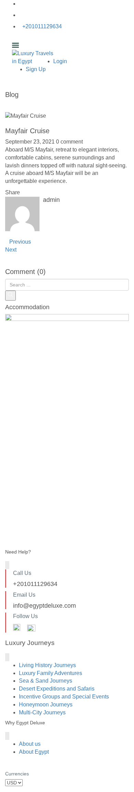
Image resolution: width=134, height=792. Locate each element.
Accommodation (27, 307)
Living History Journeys (47, 665)
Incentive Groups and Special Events (64, 697)
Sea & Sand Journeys (45, 681)
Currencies (17, 773)
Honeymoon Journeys (45, 704)
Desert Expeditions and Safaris (56, 689)
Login (60, 61)
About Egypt (34, 752)
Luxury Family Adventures (50, 673)
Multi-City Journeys (42, 712)
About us (30, 744)
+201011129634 (42, 26)
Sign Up (36, 69)
